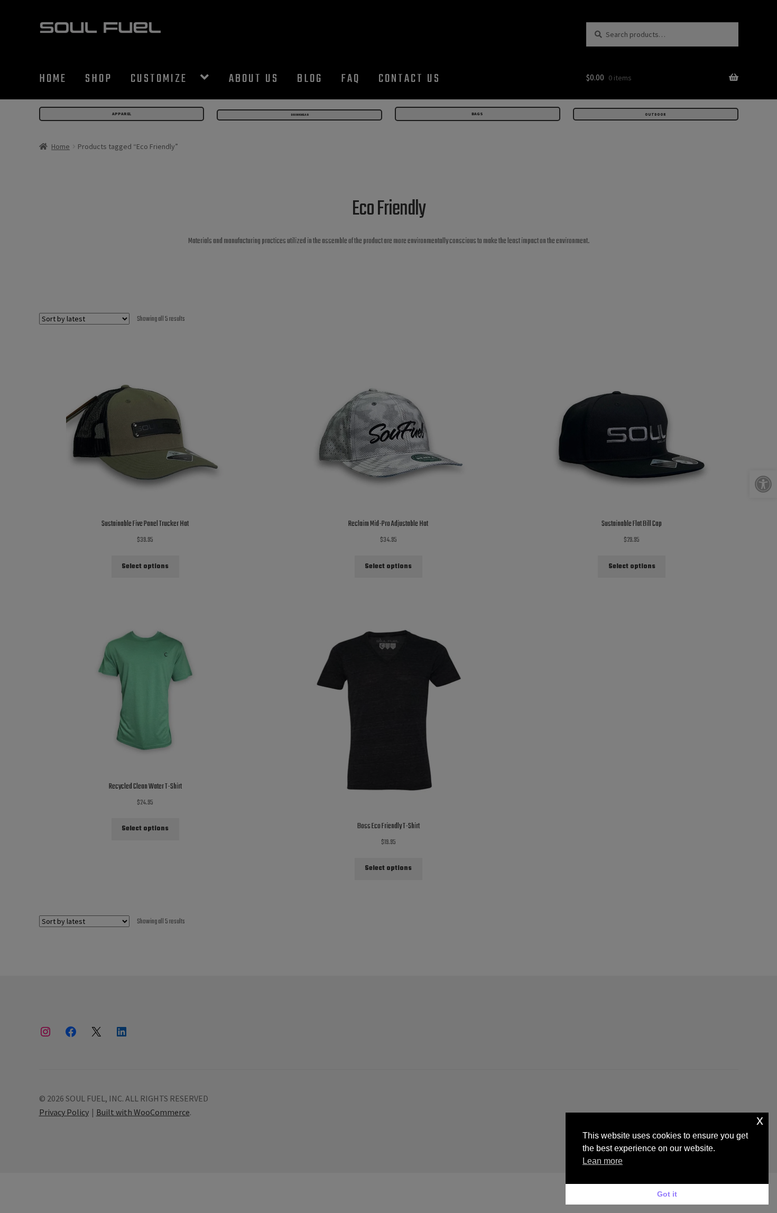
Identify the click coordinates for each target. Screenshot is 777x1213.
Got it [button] (667, 1194)
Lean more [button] (602, 1160)
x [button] (759, 1120)
